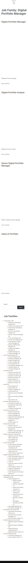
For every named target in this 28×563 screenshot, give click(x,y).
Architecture (7, 370)
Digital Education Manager (15, 525)
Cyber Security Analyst (14, 453)
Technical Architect (13, 374)
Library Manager (12, 478)
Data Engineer (12, 386)
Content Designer (13, 357)
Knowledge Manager (13, 506)
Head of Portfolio (9, 234)
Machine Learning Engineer (15, 396)
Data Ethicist (11, 399)
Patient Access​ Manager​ (14, 430)
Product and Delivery (9, 410)
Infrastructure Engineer (14, 326)
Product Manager (13, 413)
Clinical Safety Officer (14, 537)
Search (5, 304)
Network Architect (13, 382)
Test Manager (12, 441)
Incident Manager (13, 351)
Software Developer (13, 403)
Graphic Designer (13, 360)
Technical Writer (12, 367)
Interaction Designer (13, 358)
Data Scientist (12, 391)
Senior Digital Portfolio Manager (12, 164)
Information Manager (14, 508)
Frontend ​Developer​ (13, 408)
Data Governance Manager (15, 393)
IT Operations (7, 321)
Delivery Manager (13, 415)
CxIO (9, 461)
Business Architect (13, 377)
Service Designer (13, 362)
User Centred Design (9, 355)
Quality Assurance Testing (11, 434)
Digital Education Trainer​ (15, 532)
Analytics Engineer (13, 389)
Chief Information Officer (15, 458)
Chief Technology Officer (15, 456)
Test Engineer (12, 439)
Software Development (10, 401)
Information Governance (10, 509)
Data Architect (12, 379)
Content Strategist (13, 369)
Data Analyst (11, 387)
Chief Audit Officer (13, 460)
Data (5, 384)
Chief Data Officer (13, 470)
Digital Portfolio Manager (13, 22)
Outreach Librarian (18, 497)
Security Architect (13, 381)
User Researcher (12, 363)
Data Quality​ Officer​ (13, 432)
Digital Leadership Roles (10, 454)
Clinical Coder (12, 425)
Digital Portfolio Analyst (12, 92)
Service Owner (12, 422)
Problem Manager (13, 353)
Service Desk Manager (14, 339)
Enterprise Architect (13, 375)
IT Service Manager (13, 338)
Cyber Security (8, 442)
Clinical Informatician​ (14, 535)
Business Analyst (12, 412)
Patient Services (8, 424)
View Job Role (5, 83)
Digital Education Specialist (15, 521)
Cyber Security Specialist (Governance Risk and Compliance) (15, 446)
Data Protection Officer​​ (14, 518)
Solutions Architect (13, 372)
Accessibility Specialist (14, 365)
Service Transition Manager (15, 334)
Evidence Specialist (18, 484)
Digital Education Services (11, 520)
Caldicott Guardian (13, 468)
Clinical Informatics (9, 533)
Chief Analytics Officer (14, 466)
